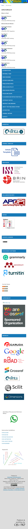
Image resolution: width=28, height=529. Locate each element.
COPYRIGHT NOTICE (8, 100)
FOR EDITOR (5, 434)
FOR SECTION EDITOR (7, 437)
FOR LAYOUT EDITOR (7, 441)
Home (2, 5)
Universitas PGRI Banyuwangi (14, 477)
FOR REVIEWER (5, 443)
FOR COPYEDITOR (6, 439)
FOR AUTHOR (5, 432)
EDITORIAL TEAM (7, 73)
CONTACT (5, 116)
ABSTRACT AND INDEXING (9, 103)
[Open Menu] (1, 1)
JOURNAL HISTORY (7, 113)
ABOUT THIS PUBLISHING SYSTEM (11, 106)
